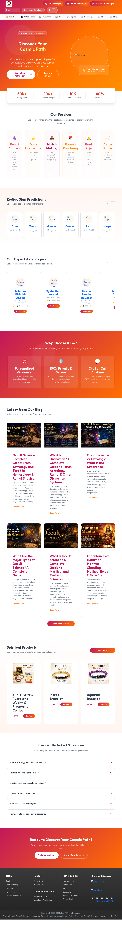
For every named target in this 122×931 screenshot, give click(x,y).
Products (9, 888)
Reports (73, 17)
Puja (60, 17)
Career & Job (68, 899)
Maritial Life (67, 885)
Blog (115, 17)
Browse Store (101, 650)
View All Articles (60, 624)
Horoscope (89, 17)
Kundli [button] (11, 17)
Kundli (8, 881)
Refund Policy (46, 916)
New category (68, 881)
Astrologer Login (40, 896)
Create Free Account (74, 855)
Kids (64, 888)
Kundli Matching (12, 885)
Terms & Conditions (23, 916)
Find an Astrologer (46, 855)
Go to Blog (38, 881)
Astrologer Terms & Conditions (87, 916)
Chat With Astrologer (104, 4)
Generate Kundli (47, 74)
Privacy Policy (8, 916)
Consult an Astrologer (20, 74)
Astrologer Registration (43, 900)
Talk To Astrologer (78, 4)
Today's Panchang (13, 896)
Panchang (47, 17)
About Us (36, 916)
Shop (103, 17)
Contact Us (38, 885)
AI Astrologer (55, 4)
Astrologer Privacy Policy (64, 916)
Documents (105, 916)
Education (67, 892)
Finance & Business (70, 896)
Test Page (115, 916)
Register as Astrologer (33, 10)
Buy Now (29, 716)
